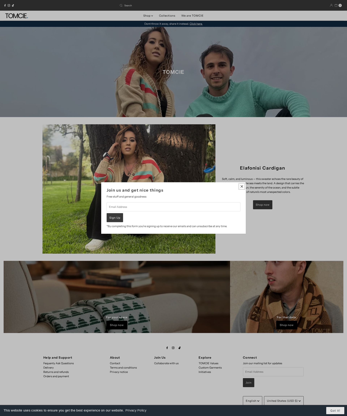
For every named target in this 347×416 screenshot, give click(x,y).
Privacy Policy (135, 410)
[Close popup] (242, 186)
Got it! (335, 411)
